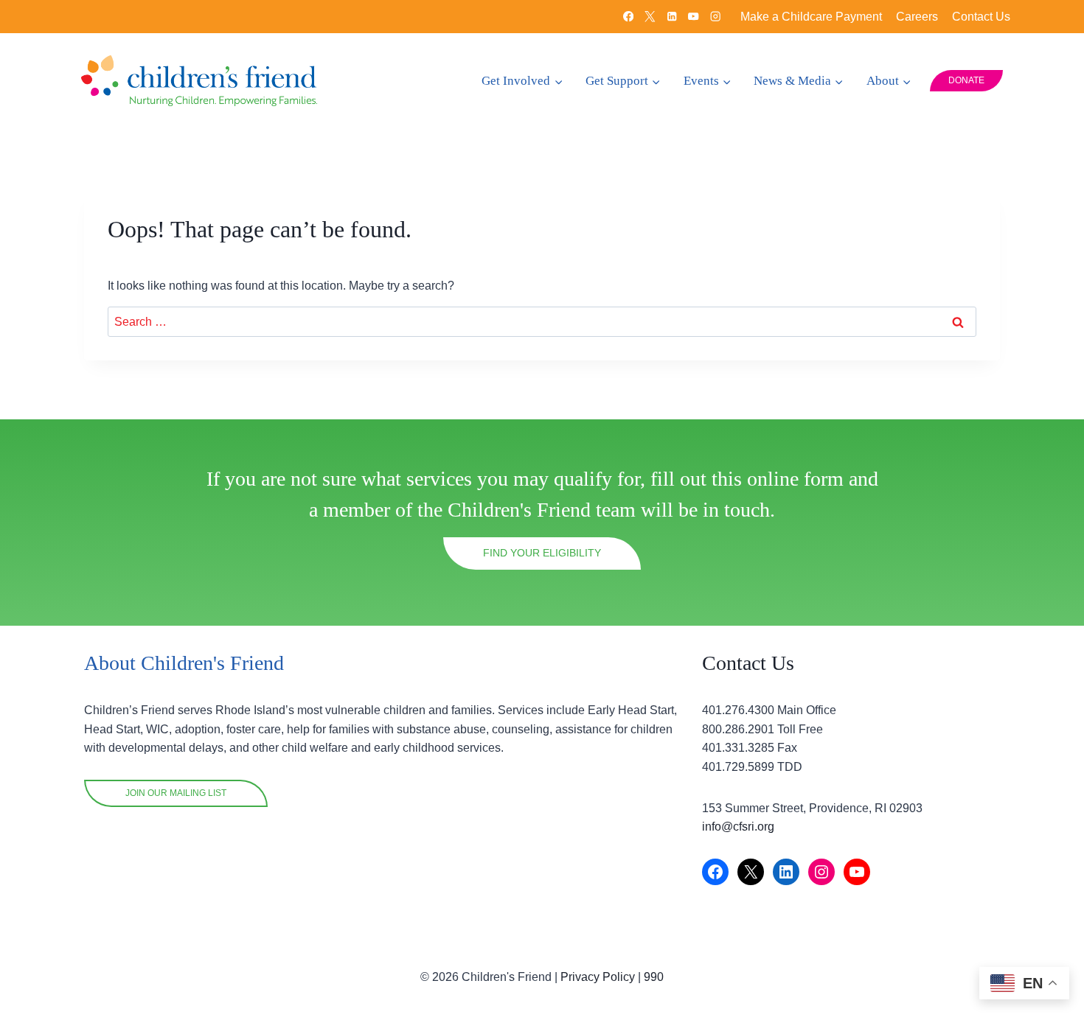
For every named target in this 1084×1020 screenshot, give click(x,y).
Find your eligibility (542, 553)
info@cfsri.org (738, 826)
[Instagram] (715, 16)
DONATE (966, 80)
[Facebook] (628, 16)
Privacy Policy (597, 977)
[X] (650, 16)
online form (795, 478)
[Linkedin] (672, 16)
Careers (917, 16)
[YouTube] (693, 16)
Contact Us (981, 16)
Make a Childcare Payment (811, 16)
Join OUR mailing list (175, 793)
